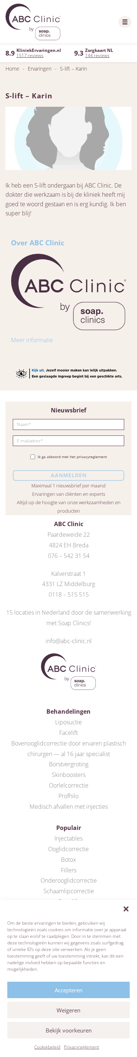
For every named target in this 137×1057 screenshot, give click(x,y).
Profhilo (68, 796)
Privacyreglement (81, 1047)
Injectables (68, 838)
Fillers (68, 870)
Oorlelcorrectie (68, 785)
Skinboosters (68, 775)
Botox (68, 860)
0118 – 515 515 (69, 594)
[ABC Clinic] (33, 22)
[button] (126, 909)
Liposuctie (68, 722)
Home (12, 68)
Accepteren (69, 990)
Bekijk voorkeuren (69, 1030)
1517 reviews (29, 55)
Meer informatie (32, 340)
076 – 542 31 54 (69, 556)
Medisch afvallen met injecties (69, 807)
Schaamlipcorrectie (68, 891)
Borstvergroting (68, 764)
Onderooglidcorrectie (69, 880)
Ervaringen (40, 68)
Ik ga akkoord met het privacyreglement (72, 456)
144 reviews (97, 55)
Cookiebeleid (47, 1047)
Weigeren (68, 1010)
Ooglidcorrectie (68, 849)
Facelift (68, 733)
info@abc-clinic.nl (69, 641)
